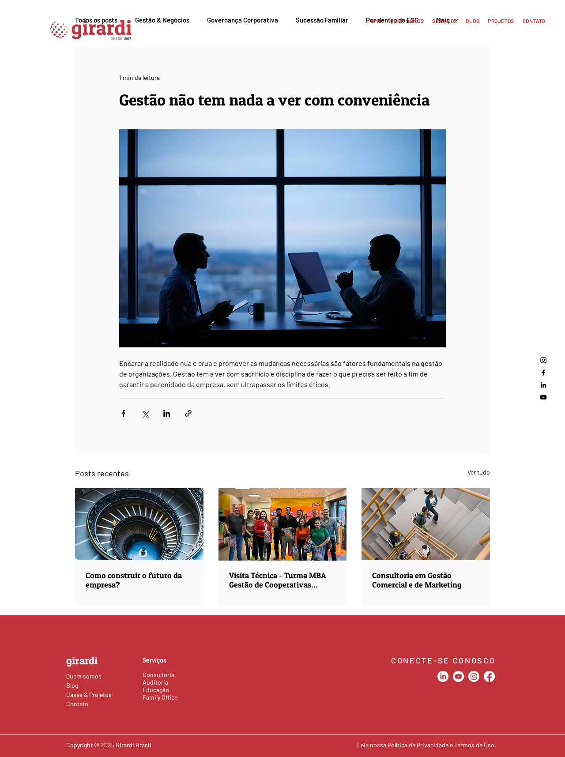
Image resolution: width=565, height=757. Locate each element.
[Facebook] (543, 373)
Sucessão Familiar (322, 20)
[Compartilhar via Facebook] (123, 413)
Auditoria (155, 682)
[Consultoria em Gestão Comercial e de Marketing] (426, 524)
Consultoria (158, 674)
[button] (443, 20)
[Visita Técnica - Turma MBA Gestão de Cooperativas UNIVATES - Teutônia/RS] (282, 524)
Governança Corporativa (242, 20)
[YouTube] (543, 397)
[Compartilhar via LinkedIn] (166, 413)
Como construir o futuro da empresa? (134, 580)
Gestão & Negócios (162, 20)
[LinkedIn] (543, 385)
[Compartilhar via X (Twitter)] (145, 413)
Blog (72, 685)
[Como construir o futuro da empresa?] (139, 524)
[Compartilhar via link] (188, 413)
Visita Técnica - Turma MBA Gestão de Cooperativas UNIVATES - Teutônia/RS (277, 580)
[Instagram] (543, 360)
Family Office (160, 697)
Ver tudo (478, 472)
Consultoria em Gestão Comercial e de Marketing (417, 580)
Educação (156, 689)
